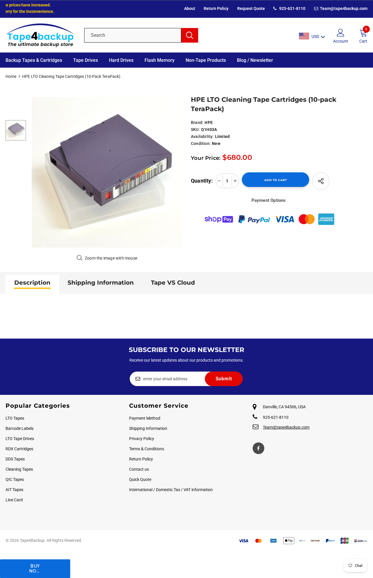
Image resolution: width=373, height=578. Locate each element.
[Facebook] (258, 448)
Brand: (197, 122)
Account (340, 41)
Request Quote (251, 8)
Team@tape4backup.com (343, 8)
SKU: (195, 129)
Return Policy (216, 8)
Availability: (202, 136)
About (189, 8)
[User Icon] (340, 32)
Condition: (201, 143)
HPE (209, 122)
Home (11, 76)
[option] (107, 172)
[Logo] (40, 35)
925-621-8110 (291, 8)
